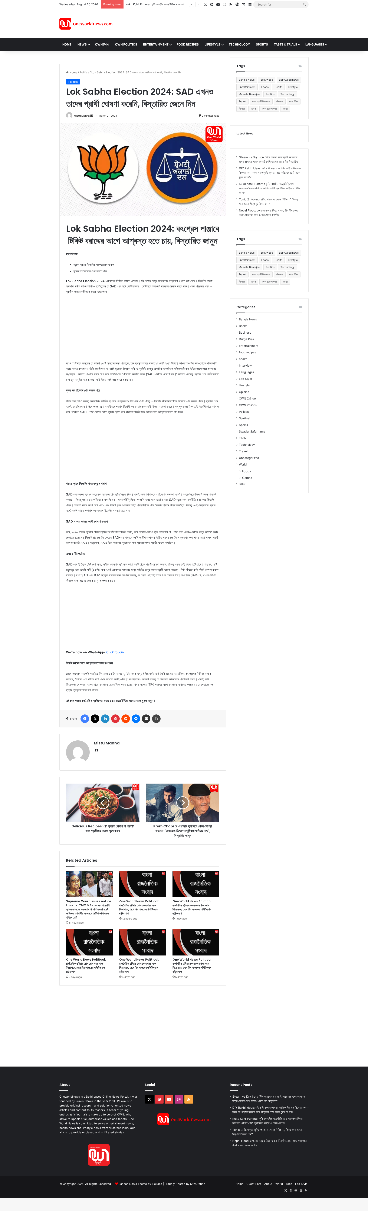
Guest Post (253, 1183)
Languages (314, 44)
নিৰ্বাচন (242, 484)
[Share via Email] (146, 718)
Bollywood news (289, 79)
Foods (265, 87)
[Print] (156, 718)
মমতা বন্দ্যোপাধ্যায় (269, 108)
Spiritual (244, 418)
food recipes (247, 352)
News (82, 44)
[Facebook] (84, 718)
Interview (245, 365)
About (268, 1183)
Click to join (115, 652)
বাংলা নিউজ (293, 101)
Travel (242, 101)
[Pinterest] (115, 718)
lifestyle (293, 87)
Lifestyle (212, 44)
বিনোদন (242, 108)
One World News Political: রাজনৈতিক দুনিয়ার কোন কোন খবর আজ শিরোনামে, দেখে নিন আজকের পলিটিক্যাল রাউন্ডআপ (139, 907)
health (243, 359)
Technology (239, 44)
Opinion (244, 392)
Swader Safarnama (252, 431)
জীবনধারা (279, 101)
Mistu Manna (82, 115)
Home (67, 44)
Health (278, 87)
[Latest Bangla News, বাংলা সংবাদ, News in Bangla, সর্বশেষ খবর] (86, 24)
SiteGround (197, 1183)
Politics (84, 72)
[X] (95, 718)
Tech (242, 438)
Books (243, 326)
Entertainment (155, 44)
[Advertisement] (222, 23)
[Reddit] (125, 718)
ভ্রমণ (253, 108)
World (243, 464)
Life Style (245, 378)
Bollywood (266, 79)
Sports (262, 44)
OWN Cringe (247, 398)
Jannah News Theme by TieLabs (140, 1183)
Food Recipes (188, 44)
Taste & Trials (285, 44)
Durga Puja (246, 339)
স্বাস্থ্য (285, 108)
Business (245, 332)
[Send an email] (91, 115)
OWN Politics (126, 44)
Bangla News (246, 79)
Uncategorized (249, 458)
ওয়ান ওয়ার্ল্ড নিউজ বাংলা (261, 101)
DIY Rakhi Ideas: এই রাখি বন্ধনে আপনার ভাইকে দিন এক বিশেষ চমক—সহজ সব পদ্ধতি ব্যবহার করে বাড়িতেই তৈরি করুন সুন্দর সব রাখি (270, 173)
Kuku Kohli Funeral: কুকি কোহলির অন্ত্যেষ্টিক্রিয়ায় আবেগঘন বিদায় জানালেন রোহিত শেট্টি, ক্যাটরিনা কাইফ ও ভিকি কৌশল (184, 4)
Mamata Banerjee (249, 94)
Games (247, 478)
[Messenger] (136, 718)
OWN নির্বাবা (102, 44)
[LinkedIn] (105, 718)
